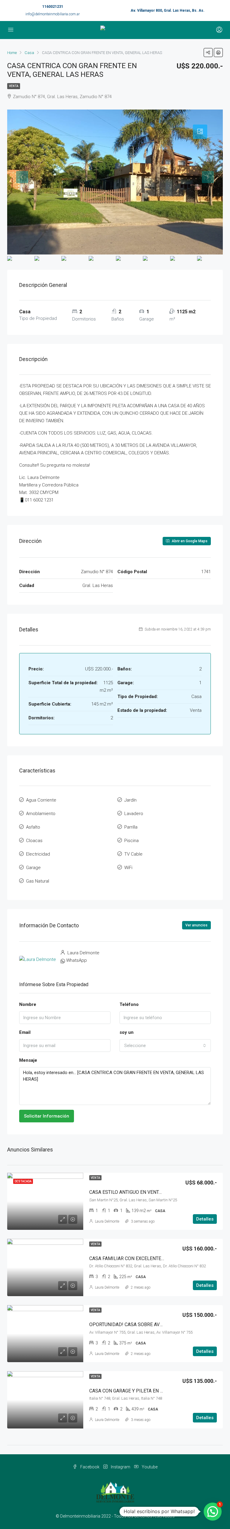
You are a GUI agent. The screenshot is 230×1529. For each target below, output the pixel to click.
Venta (13, 86)
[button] (213, 1512)
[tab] (200, 132)
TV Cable (133, 854)
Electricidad (38, 854)
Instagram (120, 1466)
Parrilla (130, 827)
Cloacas (34, 840)
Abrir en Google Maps (189, 541)
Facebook (89, 1466)
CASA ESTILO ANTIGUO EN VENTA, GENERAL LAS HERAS (149, 1192)
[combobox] (165, 1045)
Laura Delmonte (107, 1221)
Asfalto (33, 827)
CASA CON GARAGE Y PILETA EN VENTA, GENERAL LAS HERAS (156, 1391)
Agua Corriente (41, 800)
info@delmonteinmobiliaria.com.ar (52, 14)
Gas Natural (37, 881)
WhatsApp (76, 960)
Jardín (130, 800)
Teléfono (129, 1004)
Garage (33, 867)
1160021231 (52, 7)
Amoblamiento (40, 813)
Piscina (131, 840)
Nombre (27, 1004)
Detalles (205, 1219)
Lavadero (133, 813)
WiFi (128, 867)
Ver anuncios (196, 925)
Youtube (149, 1466)
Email (25, 1032)
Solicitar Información (46, 1116)
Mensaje (28, 1060)
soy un (126, 1032)
